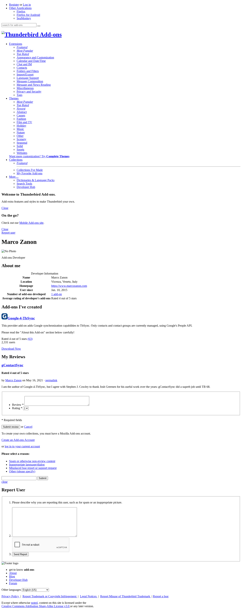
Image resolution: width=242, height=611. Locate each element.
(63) (30, 338)
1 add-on (56, 294)
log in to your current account (22, 446)
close (5, 481)
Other (20, 135)
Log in (27, 4)
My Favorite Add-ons (29, 173)
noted (34, 602)
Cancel (28, 426)
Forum (13, 583)
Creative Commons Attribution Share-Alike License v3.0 (36, 606)
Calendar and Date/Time (31, 60)
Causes (21, 115)
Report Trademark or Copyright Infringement (49, 596)
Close (5, 208)
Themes (14, 98)
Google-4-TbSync (21, 318)
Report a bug (160, 596)
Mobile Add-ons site (31, 222)
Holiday (21, 125)
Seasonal (22, 142)
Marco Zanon (13, 380)
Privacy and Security (29, 91)
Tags (19, 95)
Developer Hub (26, 187)
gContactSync (12, 365)
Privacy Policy (11, 596)
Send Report (20, 554)
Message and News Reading (34, 84)
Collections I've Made (30, 170)
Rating (17, 408)
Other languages (11, 589)
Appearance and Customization (35, 57)
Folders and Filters (28, 71)
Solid (20, 146)
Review (18, 404)
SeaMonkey (24, 18)
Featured (22, 47)
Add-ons (50, 34)
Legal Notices (88, 596)
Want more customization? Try (39, 156)
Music (20, 129)
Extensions (15, 43)
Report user (8, 232)
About (13, 573)
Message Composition (30, 81)
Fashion (21, 118)
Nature (21, 132)
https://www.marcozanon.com (69, 285)
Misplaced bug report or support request (33, 468)
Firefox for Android (28, 14)
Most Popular (25, 50)
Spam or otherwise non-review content (32, 461)
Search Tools (24, 183)
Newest (21, 108)
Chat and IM (24, 64)
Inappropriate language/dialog (27, 464)
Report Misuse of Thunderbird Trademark (125, 596)
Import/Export (25, 74)
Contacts (22, 67)
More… (14, 176)
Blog (12, 576)
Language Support (28, 78)
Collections (15, 159)
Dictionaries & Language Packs (35, 180)
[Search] (38, 26)
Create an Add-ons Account (18, 440)
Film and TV (24, 122)
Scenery (21, 139)
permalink (51, 380)
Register (14, 4)
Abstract (22, 112)
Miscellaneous (25, 88)
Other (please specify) (22, 471)
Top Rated (23, 54)
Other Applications (20, 8)
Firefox (21, 11)
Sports (20, 149)
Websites (22, 153)
